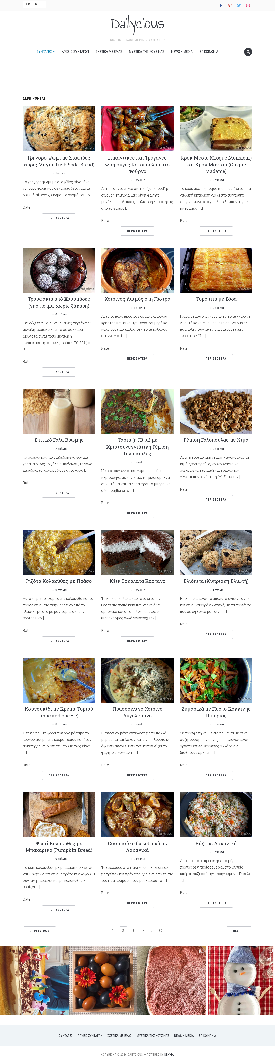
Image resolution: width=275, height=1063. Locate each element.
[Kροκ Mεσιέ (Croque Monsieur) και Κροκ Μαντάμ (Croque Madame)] (216, 128)
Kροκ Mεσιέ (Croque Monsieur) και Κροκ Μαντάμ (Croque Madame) (216, 164)
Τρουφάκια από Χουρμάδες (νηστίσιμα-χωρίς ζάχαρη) (59, 302)
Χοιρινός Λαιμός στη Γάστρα (137, 299)
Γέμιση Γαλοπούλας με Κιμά (216, 440)
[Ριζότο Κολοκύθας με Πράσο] (59, 552)
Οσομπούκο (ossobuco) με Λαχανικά (137, 846)
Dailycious (137, 23)
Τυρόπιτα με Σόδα (216, 299)
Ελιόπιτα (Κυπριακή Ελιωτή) (216, 581)
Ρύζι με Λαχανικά (216, 843)
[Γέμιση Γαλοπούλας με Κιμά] (216, 411)
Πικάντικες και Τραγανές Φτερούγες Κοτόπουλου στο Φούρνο (137, 164)
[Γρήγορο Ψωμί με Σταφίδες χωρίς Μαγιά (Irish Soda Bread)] (59, 128)
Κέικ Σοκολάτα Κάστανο (137, 581)
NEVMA (169, 1054)
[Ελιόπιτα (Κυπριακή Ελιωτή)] (216, 552)
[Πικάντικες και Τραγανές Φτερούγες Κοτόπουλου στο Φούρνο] (137, 128)
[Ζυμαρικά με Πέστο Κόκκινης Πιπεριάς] (216, 679)
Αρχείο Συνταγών (75, 51)
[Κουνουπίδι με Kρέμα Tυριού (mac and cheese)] (59, 679)
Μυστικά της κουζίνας (146, 51)
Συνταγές (44, 51)
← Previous (40, 930)
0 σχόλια (139, 180)
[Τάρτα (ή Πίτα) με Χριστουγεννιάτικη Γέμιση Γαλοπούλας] (137, 411)
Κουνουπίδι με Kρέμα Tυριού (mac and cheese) (59, 712)
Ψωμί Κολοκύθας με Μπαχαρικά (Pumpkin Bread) (59, 846)
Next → (239, 930)
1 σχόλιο (61, 173)
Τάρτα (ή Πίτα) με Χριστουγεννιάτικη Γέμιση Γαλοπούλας (137, 447)
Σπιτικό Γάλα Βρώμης (59, 440)
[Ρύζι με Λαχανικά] (216, 814)
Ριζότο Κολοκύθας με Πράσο (59, 581)
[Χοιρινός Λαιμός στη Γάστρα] (137, 270)
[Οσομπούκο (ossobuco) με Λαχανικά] (137, 814)
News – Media (182, 51)
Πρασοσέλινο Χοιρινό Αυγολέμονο (137, 712)
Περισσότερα (59, 217)
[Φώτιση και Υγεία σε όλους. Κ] (103, 980)
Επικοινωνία (209, 51)
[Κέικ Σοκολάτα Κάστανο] (137, 552)
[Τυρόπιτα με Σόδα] (216, 270)
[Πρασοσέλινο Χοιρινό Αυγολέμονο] (137, 679)
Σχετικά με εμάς (109, 51)
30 (161, 930)
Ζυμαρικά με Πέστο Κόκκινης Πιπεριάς (216, 712)
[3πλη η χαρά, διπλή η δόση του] (34, 980)
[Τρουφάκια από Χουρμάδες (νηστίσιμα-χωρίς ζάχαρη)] (59, 270)
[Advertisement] (137, 76)
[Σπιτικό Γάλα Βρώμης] (59, 411)
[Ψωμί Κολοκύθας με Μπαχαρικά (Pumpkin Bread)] (59, 814)
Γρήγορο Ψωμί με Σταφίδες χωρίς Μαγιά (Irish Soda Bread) (59, 161)
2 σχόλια (218, 180)
